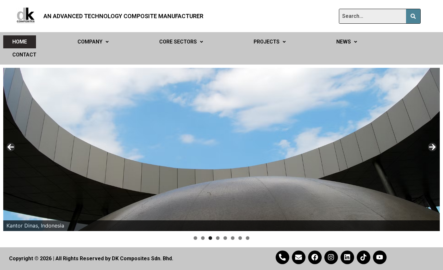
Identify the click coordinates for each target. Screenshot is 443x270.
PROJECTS (267, 42)
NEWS (343, 42)
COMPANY (90, 42)
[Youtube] (380, 257)
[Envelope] (298, 257)
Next (432, 147)
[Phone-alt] (282, 257)
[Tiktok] (363, 257)
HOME (19, 42)
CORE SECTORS (178, 42)
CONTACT (24, 55)
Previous (10, 147)
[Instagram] (331, 257)
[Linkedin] (347, 257)
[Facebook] (315, 257)
